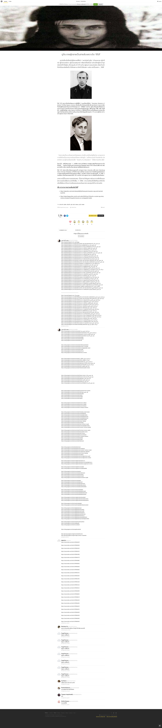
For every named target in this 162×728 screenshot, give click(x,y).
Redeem (62, 712)
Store (10, 1)
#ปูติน (71, 204)
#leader (82, 204)
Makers (5, 1)
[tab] (63, 230)
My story (78, 1)
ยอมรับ (95, 4)
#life (74, 204)
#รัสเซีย (64, 204)
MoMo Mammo (65, 701)
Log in (81, 236)
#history (76, 204)
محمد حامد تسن (65, 240)
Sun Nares (63, 681)
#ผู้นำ (80, 204)
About (67, 712)
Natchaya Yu (64, 626)
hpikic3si (63, 540)
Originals (51, 712)
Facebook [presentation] (78, 230)
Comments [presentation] (63, 230)
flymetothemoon (65, 687)
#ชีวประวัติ (61, 204)
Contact (70, 712)
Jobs (74, 712)
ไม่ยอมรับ (100, 4)
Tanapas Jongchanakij (67, 694)
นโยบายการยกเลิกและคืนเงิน (112, 716)
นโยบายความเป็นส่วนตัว (81, 4)
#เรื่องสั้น (68, 204)
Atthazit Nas (83, 1)
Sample (58, 712)
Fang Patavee (64, 633)
